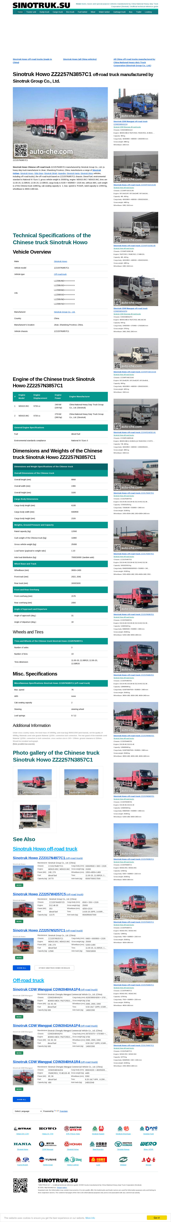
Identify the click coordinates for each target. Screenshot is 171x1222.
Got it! (157, 1217)
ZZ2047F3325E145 (134, 246)
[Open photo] (60, 123)
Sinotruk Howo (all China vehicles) (80, 59)
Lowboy (148, 12)
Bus (130, 12)
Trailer (138, 12)
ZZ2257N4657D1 (134, 675)
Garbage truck (119, 12)
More (19, 885)
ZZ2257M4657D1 (134, 736)
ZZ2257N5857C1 (134, 859)
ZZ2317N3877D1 (134, 493)
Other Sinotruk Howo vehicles (54, 968)
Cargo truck (58, 12)
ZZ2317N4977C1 (134, 1045)
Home (20, 12)
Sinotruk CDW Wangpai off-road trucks (127, 127)
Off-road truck (60, 274)
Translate (63, 1111)
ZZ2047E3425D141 (135, 432)
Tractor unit (31, 12)
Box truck (70, 12)
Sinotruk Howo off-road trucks (124, 187)
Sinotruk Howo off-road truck (45, 849)
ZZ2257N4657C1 (134, 985)
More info (90, 1217)
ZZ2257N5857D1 (134, 614)
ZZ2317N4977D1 (134, 554)
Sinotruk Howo (60, 261)
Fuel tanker (82, 12)
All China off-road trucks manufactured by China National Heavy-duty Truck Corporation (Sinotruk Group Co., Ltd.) (134, 62)
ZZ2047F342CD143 (135, 372)
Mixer (93, 12)
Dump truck (44, 12)
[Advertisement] (85, 35)
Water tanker (104, 12)
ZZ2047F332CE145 (135, 185)
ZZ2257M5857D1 (134, 796)
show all (21, 968)
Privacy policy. (62, 1187)
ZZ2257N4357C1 (134, 922)
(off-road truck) (48, 858)
